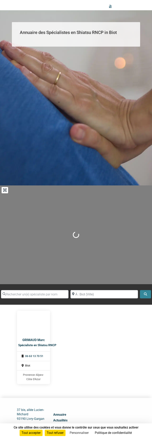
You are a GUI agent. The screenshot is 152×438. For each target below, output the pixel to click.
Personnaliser (79, 433)
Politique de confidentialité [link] (113, 433)
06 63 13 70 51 (34, 356)
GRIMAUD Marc (33, 340)
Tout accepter (31, 433)
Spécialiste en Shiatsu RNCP (37, 345)
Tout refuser (55, 433)
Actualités (60, 420)
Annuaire (59, 414)
